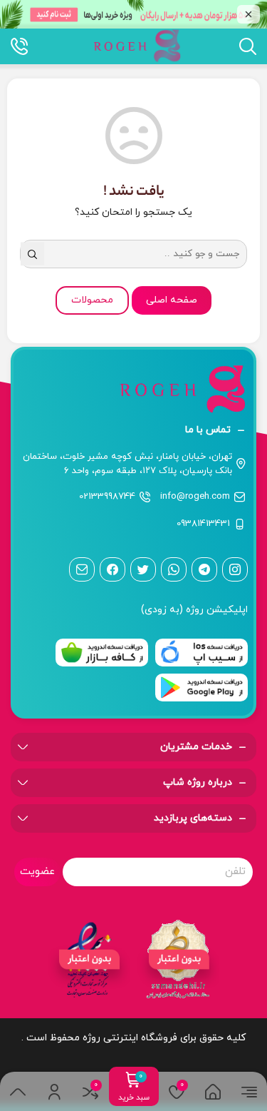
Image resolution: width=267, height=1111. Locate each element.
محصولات (92, 300)
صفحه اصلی (171, 300)
